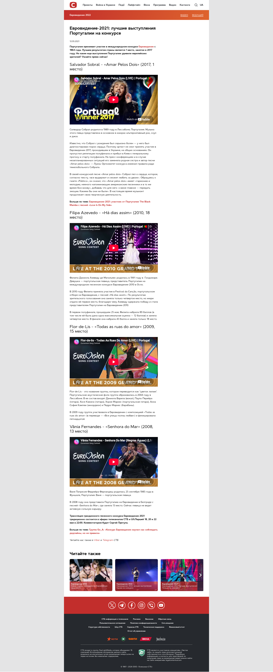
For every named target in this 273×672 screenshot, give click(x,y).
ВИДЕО (184, 15)
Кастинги (185, 5)
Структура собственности (99, 627)
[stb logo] (73, 5)
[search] (196, 5)
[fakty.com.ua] (132, 639)
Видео (172, 5)
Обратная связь (164, 619)
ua (201, 5)
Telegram (108, 540)
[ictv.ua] (112, 639)
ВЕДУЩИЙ (197, 15)
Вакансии (149, 619)
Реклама (136, 619)
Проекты (88, 5)
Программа (159, 5)
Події (121, 5)
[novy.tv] (123, 639)
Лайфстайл (134, 5)
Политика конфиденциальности (143, 623)
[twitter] (112, 605)
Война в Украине (105, 5)
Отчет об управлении (136, 631)
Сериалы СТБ (132, 627)
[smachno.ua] (161, 639)
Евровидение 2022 (80, 15)
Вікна (147, 5)
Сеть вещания (167, 623)
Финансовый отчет (177, 627)
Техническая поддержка (153, 627)
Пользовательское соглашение (112, 623)
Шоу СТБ (118, 627)
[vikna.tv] (146, 639)
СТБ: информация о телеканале (115, 619)
